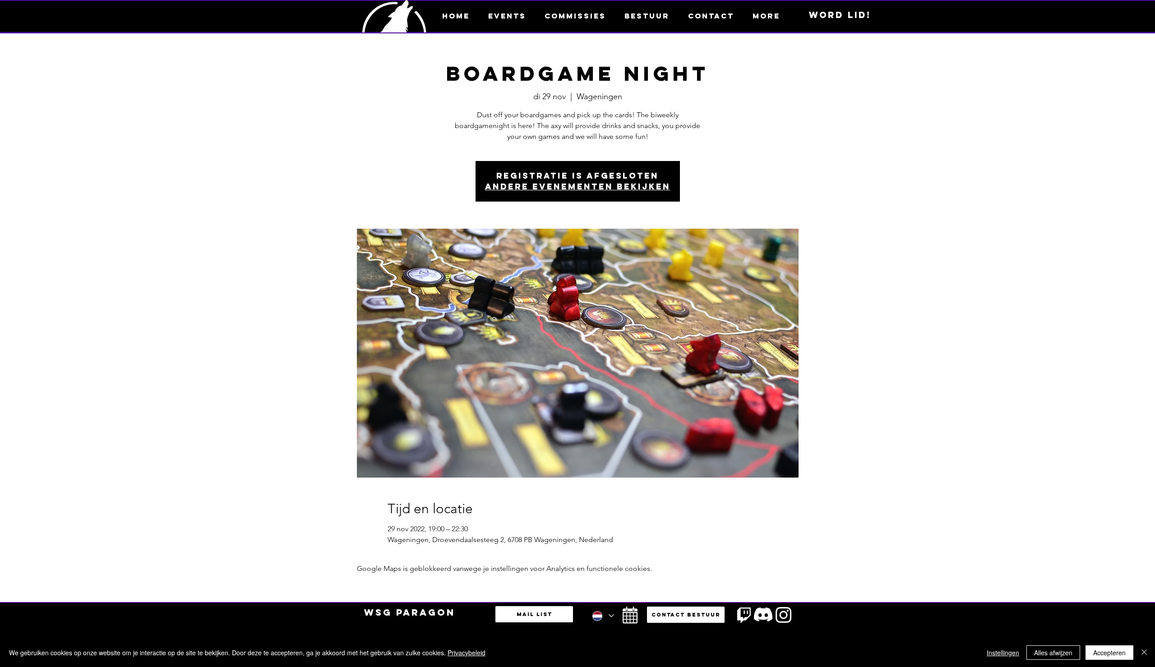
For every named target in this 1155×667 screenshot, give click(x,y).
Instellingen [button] (1003, 652)
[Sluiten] (1144, 652)
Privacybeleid (466, 652)
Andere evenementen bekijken (577, 186)
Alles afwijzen (1053, 652)
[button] (766, 16)
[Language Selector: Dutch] (602, 615)
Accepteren (1109, 652)
